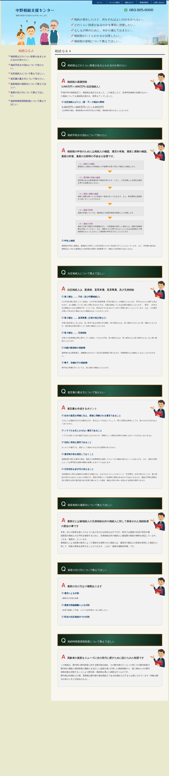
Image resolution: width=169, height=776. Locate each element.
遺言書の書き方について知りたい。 (28, 78)
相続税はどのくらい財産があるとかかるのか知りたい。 (28, 58)
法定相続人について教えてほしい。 (28, 73)
